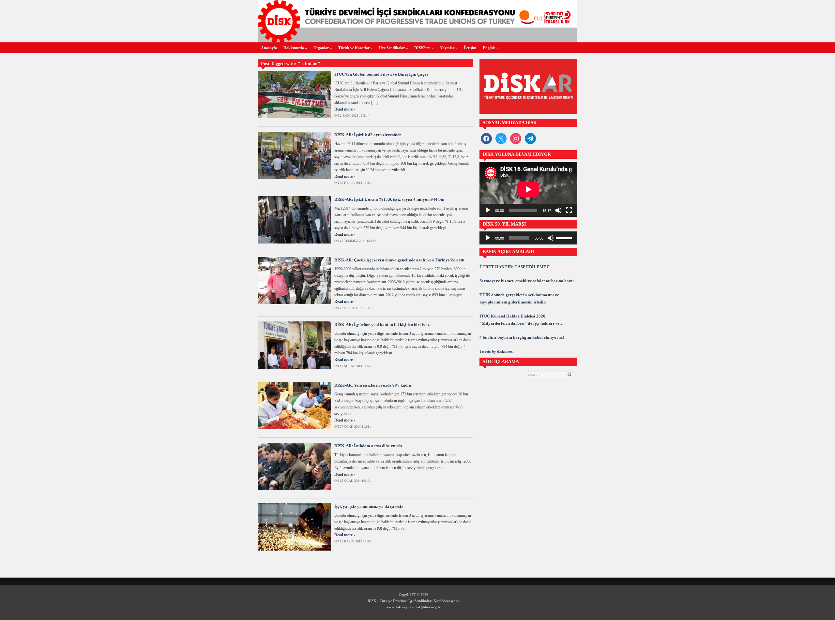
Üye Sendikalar (393, 48)
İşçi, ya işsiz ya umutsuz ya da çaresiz (368, 506)
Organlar (322, 48)
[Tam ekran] (569, 210)
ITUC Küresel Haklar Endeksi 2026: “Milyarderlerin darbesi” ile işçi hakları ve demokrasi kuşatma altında (519, 320)
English (490, 48)
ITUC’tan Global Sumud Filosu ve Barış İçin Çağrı (381, 74)
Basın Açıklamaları (508, 251)
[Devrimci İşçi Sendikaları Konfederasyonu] (417, 40)
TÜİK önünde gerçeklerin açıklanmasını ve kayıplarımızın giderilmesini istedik (519, 298)
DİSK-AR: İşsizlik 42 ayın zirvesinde (368, 134)
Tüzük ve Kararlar (355, 48)
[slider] (565, 237)
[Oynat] (488, 210)
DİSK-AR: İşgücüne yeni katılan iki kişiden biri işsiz (382, 324)
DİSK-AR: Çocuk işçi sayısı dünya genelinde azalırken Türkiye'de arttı (399, 260)
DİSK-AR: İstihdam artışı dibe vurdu (368, 445)
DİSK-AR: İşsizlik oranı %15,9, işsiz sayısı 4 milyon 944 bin (389, 199)
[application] (528, 189)
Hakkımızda (295, 48)
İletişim (470, 48)
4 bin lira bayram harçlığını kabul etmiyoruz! (521, 337)
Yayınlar (448, 48)
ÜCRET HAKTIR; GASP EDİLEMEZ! (515, 266)
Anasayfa (269, 48)
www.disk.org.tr (398, 607)
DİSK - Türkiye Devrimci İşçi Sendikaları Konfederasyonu (414, 601)
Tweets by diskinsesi (496, 351)
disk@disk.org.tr (428, 607)
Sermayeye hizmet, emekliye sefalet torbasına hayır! (527, 280)
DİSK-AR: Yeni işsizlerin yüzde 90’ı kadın (372, 385)
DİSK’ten (423, 48)
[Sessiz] (558, 210)
